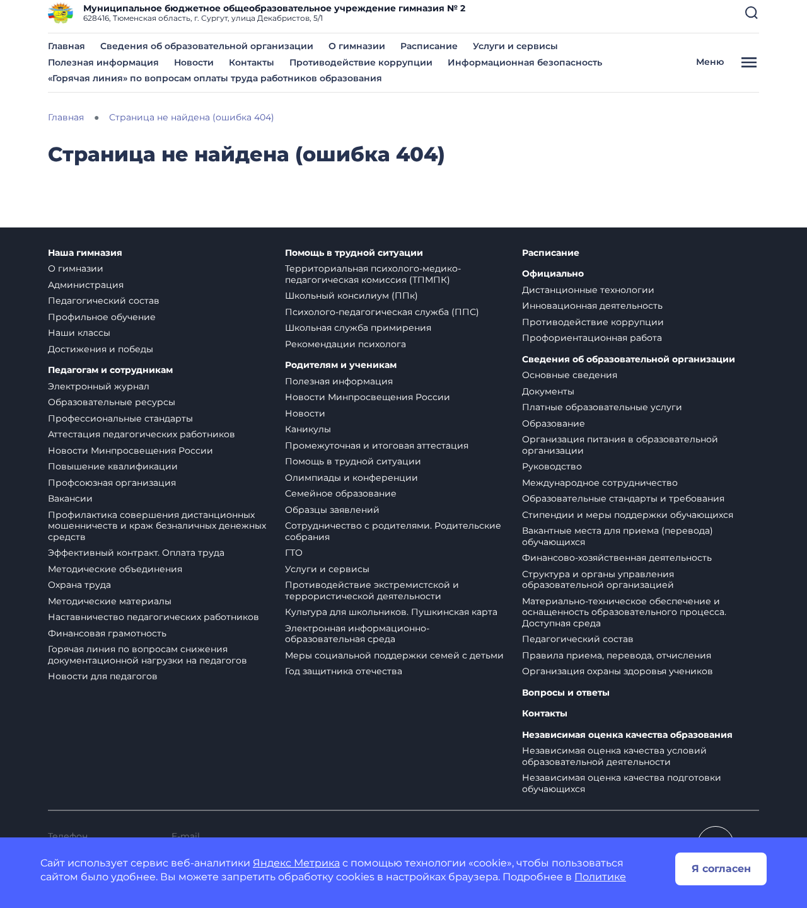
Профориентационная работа (592, 337)
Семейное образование (341, 493)
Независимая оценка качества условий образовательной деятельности (614, 756)
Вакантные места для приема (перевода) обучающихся (617, 536)
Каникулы (308, 429)
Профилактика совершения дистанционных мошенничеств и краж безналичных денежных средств (157, 526)
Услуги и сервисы (515, 46)
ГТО (294, 552)
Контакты (251, 62)
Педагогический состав (104, 300)
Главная (66, 46)
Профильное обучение (102, 317)
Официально (553, 273)
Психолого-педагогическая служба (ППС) (382, 312)
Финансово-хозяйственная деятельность (617, 557)
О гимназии (356, 46)
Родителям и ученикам (341, 365)
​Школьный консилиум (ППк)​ (351, 295)
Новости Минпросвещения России (130, 450)
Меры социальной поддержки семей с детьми (394, 655)
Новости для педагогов (103, 676)
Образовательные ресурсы (111, 402)
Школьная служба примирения (358, 327)
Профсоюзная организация (112, 482)
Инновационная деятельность (592, 305)
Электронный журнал (98, 386)
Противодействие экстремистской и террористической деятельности (372, 590)
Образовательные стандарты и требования (623, 498)
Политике (600, 877)
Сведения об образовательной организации (206, 46)
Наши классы (79, 332)
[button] (751, 12)
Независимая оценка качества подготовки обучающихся (621, 783)
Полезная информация (103, 62)
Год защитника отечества (343, 671)
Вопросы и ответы (566, 692)
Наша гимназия (85, 253)
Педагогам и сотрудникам (110, 370)
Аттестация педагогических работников (141, 434)
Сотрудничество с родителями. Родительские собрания (393, 531)
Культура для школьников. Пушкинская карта (391, 612)
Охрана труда (79, 584)
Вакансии (70, 498)
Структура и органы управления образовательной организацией (598, 579)
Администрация (86, 284)
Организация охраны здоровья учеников (617, 671)
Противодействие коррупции (361, 62)
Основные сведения (569, 375)
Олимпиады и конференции (351, 477)
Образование (553, 423)
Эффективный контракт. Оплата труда (136, 552)
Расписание (429, 46)
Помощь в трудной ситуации (354, 253)
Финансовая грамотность (107, 633)
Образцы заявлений (332, 509)
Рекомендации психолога (345, 344)
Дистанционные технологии (588, 290)
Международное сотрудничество (600, 482)
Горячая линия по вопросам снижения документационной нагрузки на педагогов (147, 654)
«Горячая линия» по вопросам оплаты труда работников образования (215, 78)
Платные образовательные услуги (602, 407)
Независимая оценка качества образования (627, 735)
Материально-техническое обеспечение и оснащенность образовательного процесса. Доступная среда (624, 612)
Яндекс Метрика (296, 863)
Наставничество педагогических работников (153, 617)
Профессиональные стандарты (120, 418)
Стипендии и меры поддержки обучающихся (627, 514)
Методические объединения (115, 569)
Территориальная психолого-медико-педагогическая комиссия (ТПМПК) (373, 274)
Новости (194, 62)
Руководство (552, 466)
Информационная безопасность (525, 62)
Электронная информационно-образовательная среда (357, 634)
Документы (548, 391)
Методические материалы (109, 601)
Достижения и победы (100, 349)
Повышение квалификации (113, 466)
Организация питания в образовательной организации (620, 445)
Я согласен (721, 869)
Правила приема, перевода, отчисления (616, 655)
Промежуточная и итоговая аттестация (376, 445)
